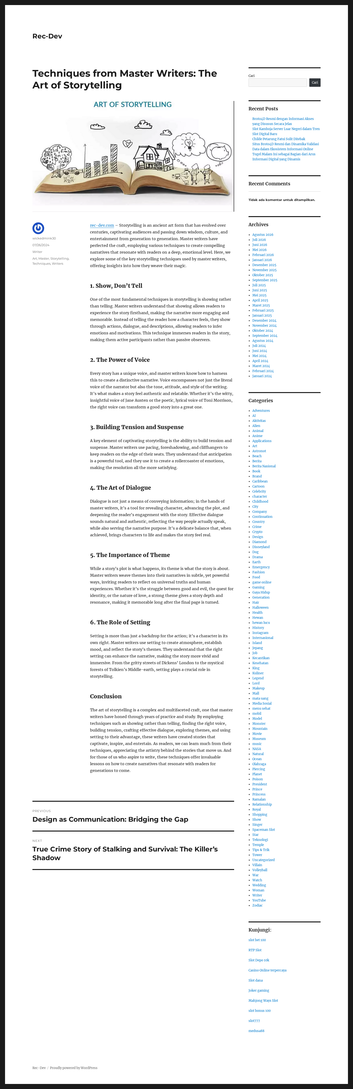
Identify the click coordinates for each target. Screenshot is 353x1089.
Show (256, 820)
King (256, 668)
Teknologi (260, 840)
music (257, 744)
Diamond (259, 542)
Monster (259, 724)
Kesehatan (260, 663)
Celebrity (259, 491)
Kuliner (258, 673)
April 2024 (260, 361)
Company (259, 512)
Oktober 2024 (262, 331)
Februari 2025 (263, 310)
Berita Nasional (264, 466)
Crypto (257, 532)
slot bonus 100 (260, 1011)
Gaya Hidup (261, 592)
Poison (257, 779)
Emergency (261, 567)
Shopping (259, 815)
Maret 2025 (261, 305)
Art (34, 258)
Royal (256, 809)
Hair (255, 603)
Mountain (260, 729)
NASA (256, 749)
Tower (257, 855)
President (259, 784)
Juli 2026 (259, 240)
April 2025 (260, 300)
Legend (258, 678)
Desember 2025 (264, 265)
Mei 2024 (259, 356)
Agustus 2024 (262, 341)
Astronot (259, 451)
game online (261, 582)
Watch (257, 880)
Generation (261, 597)
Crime (257, 527)
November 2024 (264, 326)
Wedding (259, 885)
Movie (257, 734)
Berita (257, 461)
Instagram (260, 633)
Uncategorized (263, 860)
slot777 (254, 1021)
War (255, 875)
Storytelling (59, 258)
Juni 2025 (259, 290)
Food (256, 577)
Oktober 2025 (262, 275)
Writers (57, 263)
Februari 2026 (263, 255)
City (255, 507)
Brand (257, 476)
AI (254, 416)
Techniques (41, 263)
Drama (257, 557)
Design (257, 537)
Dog (255, 552)
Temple (258, 845)
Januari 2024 (262, 376)
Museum (259, 739)
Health (257, 613)
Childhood (260, 502)
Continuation (262, 517)
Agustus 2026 (263, 235)
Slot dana (256, 980)
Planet (257, 774)
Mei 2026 (259, 250)
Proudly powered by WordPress (73, 1068)
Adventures (261, 411)
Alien (256, 426)
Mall (255, 693)
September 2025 (264, 280)
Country (258, 522)
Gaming (258, 587)
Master (43, 258)
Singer (257, 825)
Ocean (257, 759)
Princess (259, 794)
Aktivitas (259, 421)
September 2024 (264, 336)
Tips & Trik (260, 850)
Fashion (258, 572)
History (258, 628)
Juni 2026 (259, 245)
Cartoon (258, 486)
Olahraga (259, 764)
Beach (257, 456)
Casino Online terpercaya (267, 970)
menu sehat (261, 709)
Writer (37, 252)
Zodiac (257, 905)
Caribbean (260, 481)
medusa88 (256, 1031)
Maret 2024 (261, 366)
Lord (256, 683)
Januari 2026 (262, 260)
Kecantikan (261, 658)
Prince (257, 789)
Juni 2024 (259, 351)
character (259, 496)
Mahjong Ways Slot (263, 1001)
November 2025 (264, 270)
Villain (257, 865)
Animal (257, 431)
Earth (256, 562)
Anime (257, 436)
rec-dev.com (102, 225)
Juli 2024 (259, 346)
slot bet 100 (257, 940)
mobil (256, 714)
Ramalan (259, 799)
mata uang (260, 698)
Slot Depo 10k (259, 960)
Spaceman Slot (263, 830)
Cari (252, 76)
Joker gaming (259, 991)
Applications (262, 441)
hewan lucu (261, 623)
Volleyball (259, 870)
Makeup (258, 688)
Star (255, 835)
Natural (258, 754)
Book (256, 471)
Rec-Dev (47, 36)
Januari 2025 (262, 315)
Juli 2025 (259, 285)
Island (257, 643)
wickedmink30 (44, 238)
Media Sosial (262, 703)
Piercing (258, 769)
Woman (258, 890)
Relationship (262, 804)
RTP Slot (255, 950)
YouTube (259, 900)
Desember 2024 (264, 321)
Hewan (257, 618)
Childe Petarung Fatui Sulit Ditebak (278, 139)
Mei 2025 (259, 295)
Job (254, 653)
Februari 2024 (263, 371)
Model (257, 719)
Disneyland (261, 547)
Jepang (257, 648)
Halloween (260, 608)
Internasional (262, 638)
